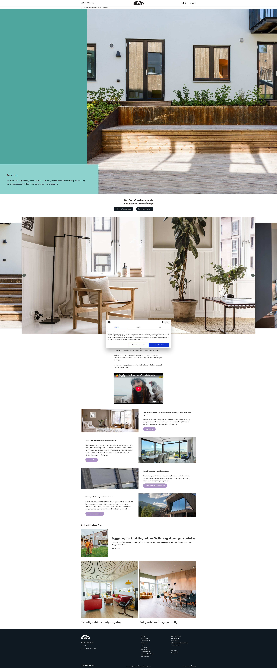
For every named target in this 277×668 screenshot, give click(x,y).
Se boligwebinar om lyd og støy (101, 622)
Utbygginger (145, 656)
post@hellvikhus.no (87, 642)
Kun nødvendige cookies (138, 344)
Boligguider (145, 638)
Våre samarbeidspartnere (93, 7)
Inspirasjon (144, 647)
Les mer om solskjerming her (155, 485)
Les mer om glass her (95, 514)
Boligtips (144, 643)
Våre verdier (175, 640)
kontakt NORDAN (144, 209)
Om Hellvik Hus (176, 636)
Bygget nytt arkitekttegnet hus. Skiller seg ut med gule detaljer (153, 538)
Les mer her (149, 429)
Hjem (82, 7)
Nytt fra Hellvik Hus (147, 654)
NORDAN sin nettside (123, 209)
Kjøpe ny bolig (145, 649)
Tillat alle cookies (159, 344)
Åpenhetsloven (176, 645)
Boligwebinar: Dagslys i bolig (158, 622)
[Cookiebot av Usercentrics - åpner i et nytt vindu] (163, 322)
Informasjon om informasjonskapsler (138, 666)
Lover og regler (146, 651)
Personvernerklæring (189, 666)
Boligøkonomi (145, 640)
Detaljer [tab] (139, 327)
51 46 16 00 (84, 645)
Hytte (143, 645)
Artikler (143, 636)
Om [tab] (160, 327)
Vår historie (175, 638)
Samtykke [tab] (116, 327)
